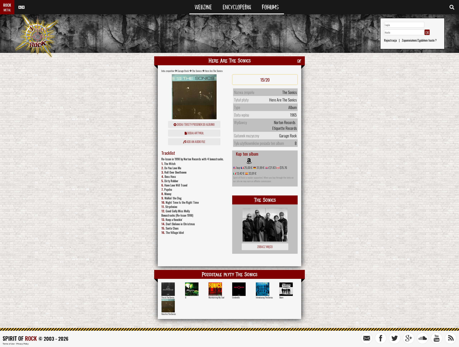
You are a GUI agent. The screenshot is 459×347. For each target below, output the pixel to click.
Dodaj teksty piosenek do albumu (195, 124)
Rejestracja (390, 40)
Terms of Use (9, 343)
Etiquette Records (284, 128)
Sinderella (236, 297)
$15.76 (283, 168)
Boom (281, 297)
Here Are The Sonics (168, 313)
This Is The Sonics (167, 297)
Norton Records (284, 122)
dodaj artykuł (195, 133)
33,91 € (252, 173)
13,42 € (240, 173)
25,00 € (248, 168)
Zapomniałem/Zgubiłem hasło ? (419, 40)
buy (238, 168)
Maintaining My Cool (216, 297)
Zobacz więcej (265, 247)
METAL (7, 10)
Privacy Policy (22, 343)
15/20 (265, 79)
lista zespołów (167, 71)
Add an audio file (195, 142)
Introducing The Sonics (264, 297)
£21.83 (272, 168)
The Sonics (197, 71)
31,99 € (260, 168)
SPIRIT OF (20, 338)
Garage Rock (183, 71)
